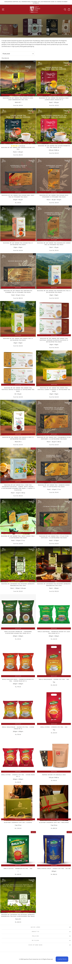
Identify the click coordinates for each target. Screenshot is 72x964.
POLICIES (35, 936)
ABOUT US (35, 931)
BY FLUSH (35, 940)
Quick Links (35, 927)
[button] (15, 146)
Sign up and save (35, 945)
